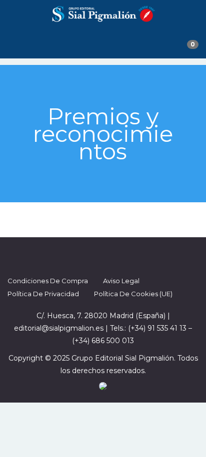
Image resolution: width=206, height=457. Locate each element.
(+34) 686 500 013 (103, 340)
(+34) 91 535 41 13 (157, 328)
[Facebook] (76, 256)
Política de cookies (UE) (133, 294)
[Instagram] (112, 256)
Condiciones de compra (48, 281)
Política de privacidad (43, 294)
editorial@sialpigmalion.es (59, 328)
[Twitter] (94, 256)
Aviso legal (121, 281)
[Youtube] (130, 256)
